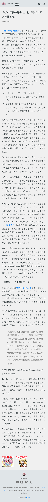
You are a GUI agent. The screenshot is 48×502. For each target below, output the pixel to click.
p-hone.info (9, 4)
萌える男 (10, 224)
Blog (17, 3)
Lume (28, 497)
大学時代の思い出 (24, 287)
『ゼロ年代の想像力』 (12, 30)
